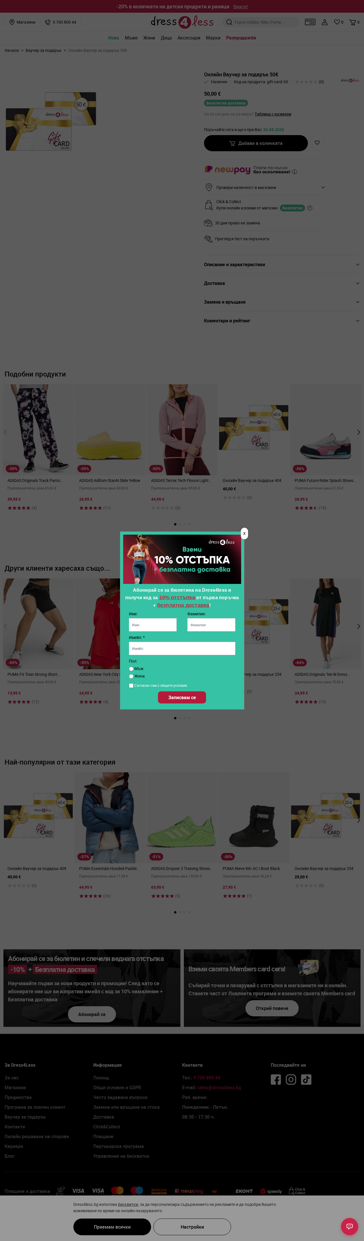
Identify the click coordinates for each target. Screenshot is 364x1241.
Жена (139, 676)
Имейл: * (137, 637)
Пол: (133, 661)
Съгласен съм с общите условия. (161, 685)
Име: (133, 613)
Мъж (139, 668)
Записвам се (182, 697)
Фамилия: (196, 613)
